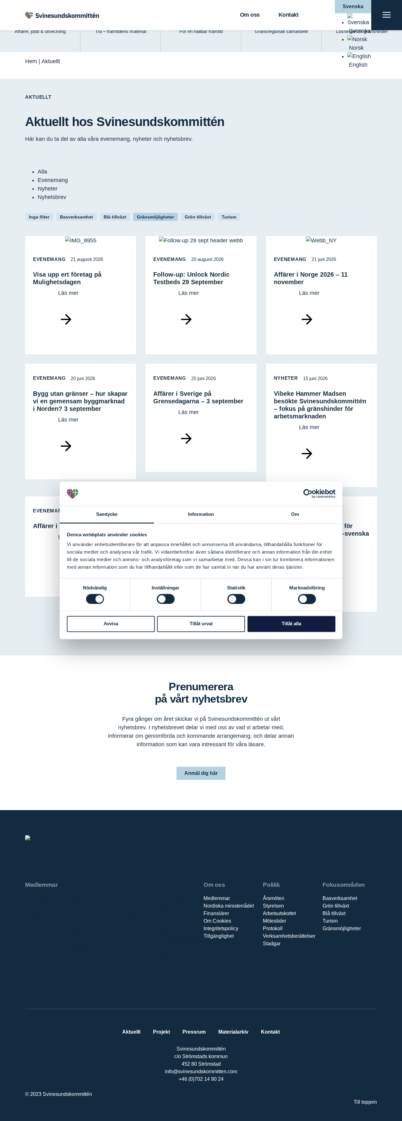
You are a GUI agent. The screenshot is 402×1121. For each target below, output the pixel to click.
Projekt (161, 1032)
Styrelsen (273, 905)
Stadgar (271, 943)
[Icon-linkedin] (194, 1099)
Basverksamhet (76, 216)
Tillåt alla (291, 624)
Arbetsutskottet (279, 913)
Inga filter (39, 216)
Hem (31, 61)
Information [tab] (201, 514)
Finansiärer (216, 913)
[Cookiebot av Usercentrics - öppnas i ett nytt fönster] (307, 494)
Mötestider (274, 921)
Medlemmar (217, 898)
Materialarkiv (233, 1032)
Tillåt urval (201, 624)
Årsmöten (273, 898)
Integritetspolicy (221, 928)
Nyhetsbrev (52, 197)
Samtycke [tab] (107, 514)
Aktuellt (131, 1032)
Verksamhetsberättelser (289, 936)
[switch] (166, 599)
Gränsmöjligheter (155, 216)
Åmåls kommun (178, 950)
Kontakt (289, 15)
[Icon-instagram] (220, 1099)
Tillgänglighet (219, 936)
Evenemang (53, 180)
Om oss (250, 15)
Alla (42, 171)
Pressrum (194, 1032)
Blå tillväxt (115, 216)
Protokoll (273, 928)
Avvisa (111, 624)
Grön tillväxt (198, 216)
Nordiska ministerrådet (229, 905)
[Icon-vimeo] (207, 1099)
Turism (229, 216)
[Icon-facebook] (181, 1099)
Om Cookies (217, 921)
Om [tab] (295, 514)
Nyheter (47, 188)
